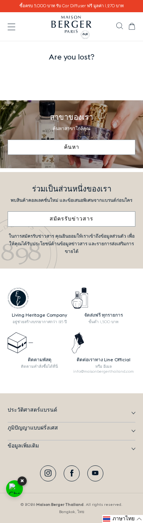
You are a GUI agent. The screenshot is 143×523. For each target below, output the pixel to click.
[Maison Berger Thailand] (71, 26)
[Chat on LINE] (14, 488)
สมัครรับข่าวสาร (71, 219)
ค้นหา (71, 147)
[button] (119, 27)
